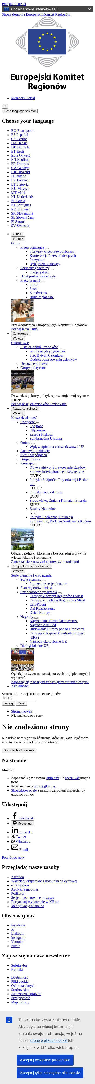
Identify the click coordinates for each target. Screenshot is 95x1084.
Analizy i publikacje (35, 451)
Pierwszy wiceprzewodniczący (52, 251)
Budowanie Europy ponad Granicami (57, 629)
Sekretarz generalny (34, 268)
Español (19, 135)
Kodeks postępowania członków (53, 359)
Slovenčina (22, 213)
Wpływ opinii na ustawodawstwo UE (57, 447)
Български (22, 131)
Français (20, 164)
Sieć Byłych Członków (46, 355)
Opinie (25, 442)
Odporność (38, 430)
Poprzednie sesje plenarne (48, 584)
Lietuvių (20, 184)
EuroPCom (38, 604)
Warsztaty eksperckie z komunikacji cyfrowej (44, 881)
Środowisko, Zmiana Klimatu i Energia (58, 500)
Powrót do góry (13, 857)
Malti (18, 193)
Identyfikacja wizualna (27, 906)
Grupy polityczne (33, 368)
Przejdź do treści (14, 4)
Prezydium (37, 260)
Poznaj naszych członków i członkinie (39, 404)
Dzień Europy (40, 612)
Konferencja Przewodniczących (53, 256)
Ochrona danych (23, 986)
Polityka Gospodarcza (46, 492)
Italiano (18, 176)
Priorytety (28, 422)
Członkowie (20, 333)
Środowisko (20, 990)
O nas (17, 234)
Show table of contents (19, 750)
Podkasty (17, 893)
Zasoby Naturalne (43, 509)
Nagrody (26, 617)
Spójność (36, 426)
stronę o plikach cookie (49, 1040)
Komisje (26, 463)
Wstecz (18, 239)
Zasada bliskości (41, 434)
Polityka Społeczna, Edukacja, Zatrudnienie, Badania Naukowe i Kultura (60, 519)
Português (21, 205)
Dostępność (19, 977)
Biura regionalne (42, 297)
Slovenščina (22, 217)
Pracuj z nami (30, 280)
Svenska (20, 226)
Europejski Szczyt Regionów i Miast (56, 596)
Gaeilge (20, 168)
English (19, 159)
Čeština (19, 139)
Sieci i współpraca (33, 455)
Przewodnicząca (32, 247)
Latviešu (20, 180)
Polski (18, 201)
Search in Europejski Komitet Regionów (31, 694)
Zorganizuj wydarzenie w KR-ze (35, 902)
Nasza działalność (25, 408)
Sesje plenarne (30, 579)
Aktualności (20, 686)
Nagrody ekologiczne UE (48, 641)
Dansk (19, 143)
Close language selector (20, 111)
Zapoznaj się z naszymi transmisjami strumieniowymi (50, 682)
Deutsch (20, 147)
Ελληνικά (20, 155)
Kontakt (17, 969)
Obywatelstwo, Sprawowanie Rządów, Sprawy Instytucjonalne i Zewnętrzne (58, 469)
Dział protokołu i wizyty (38, 276)
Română (20, 209)
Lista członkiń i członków (39, 347)
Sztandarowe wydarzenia (38, 592)
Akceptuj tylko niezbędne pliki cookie (50, 1073)
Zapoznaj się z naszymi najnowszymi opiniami (45, 561)
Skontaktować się (24, 790)
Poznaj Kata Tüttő (24, 329)
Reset (21, 703)
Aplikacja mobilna (24, 889)
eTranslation (20, 885)
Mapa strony (20, 1002)
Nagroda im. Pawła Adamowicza (54, 621)
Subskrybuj (19, 965)
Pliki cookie (19, 981)
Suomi (18, 222)
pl (5, 106)
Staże (33, 289)
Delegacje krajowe (34, 363)
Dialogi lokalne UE (34, 646)
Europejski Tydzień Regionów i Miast (57, 600)
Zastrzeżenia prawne (26, 994)
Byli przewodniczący (45, 264)
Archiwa (17, 877)
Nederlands (22, 197)
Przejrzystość (39, 272)
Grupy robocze (31, 459)
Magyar (20, 188)
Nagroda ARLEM (43, 625)
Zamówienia (39, 293)
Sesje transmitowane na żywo (32, 898)
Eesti (17, 151)
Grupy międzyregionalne (48, 351)
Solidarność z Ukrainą (46, 438)
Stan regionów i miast (36, 588)
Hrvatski (20, 172)
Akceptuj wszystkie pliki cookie (45, 1060)
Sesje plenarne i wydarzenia (31, 566)
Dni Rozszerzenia (42, 608)
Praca (34, 284)
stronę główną (44, 786)
